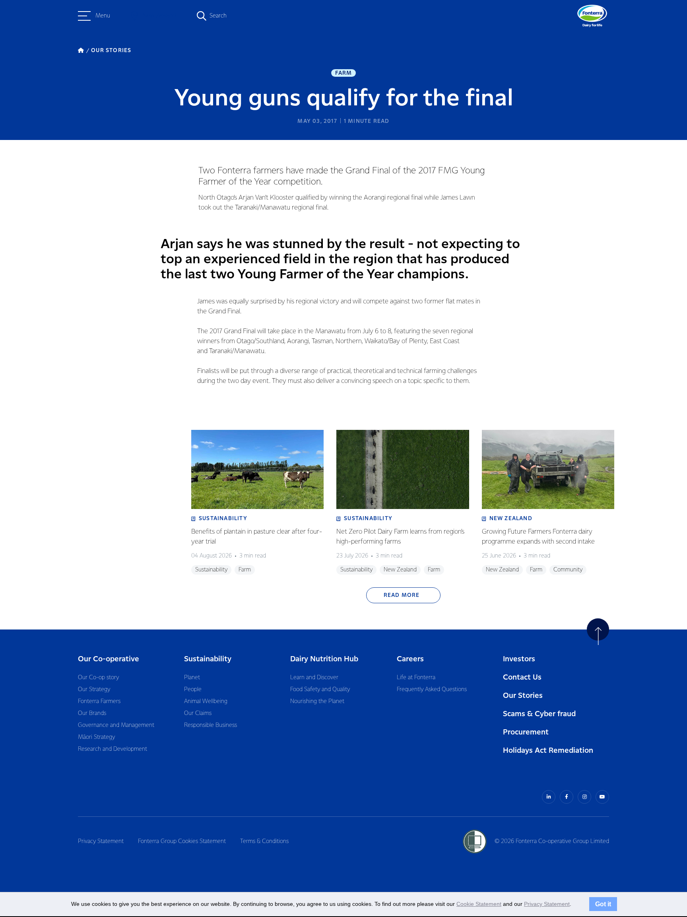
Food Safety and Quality (320, 689)
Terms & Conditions (264, 841)
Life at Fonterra (416, 677)
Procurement (526, 732)
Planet (192, 677)
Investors (519, 659)
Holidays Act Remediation (548, 750)
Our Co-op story (98, 677)
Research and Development (112, 749)
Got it (603, 903)
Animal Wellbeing (205, 701)
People (193, 689)
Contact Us (522, 677)
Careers (410, 659)
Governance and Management (116, 725)
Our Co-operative (108, 659)
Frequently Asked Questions (432, 689)
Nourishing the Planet (317, 701)
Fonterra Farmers (99, 701)
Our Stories (523, 695)
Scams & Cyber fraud (539, 714)
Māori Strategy (96, 737)
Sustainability (207, 659)
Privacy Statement (101, 841)
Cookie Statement (478, 904)
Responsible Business (210, 725)
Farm (343, 73)
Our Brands (92, 713)
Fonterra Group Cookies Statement (182, 841)
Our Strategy (94, 689)
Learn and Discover (314, 677)
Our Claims (198, 713)
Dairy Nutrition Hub (324, 659)
